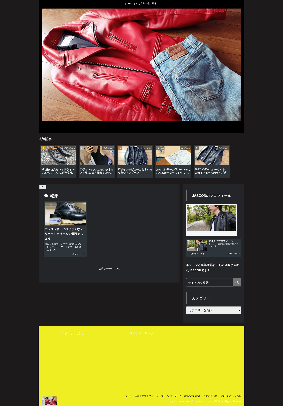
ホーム (128, 395)
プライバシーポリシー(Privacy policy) (180, 395)
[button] (237, 282)
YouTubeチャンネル (231, 395)
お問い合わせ (210, 395)
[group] (58, 161)
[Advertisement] (73, 359)
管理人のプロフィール (146, 395)
